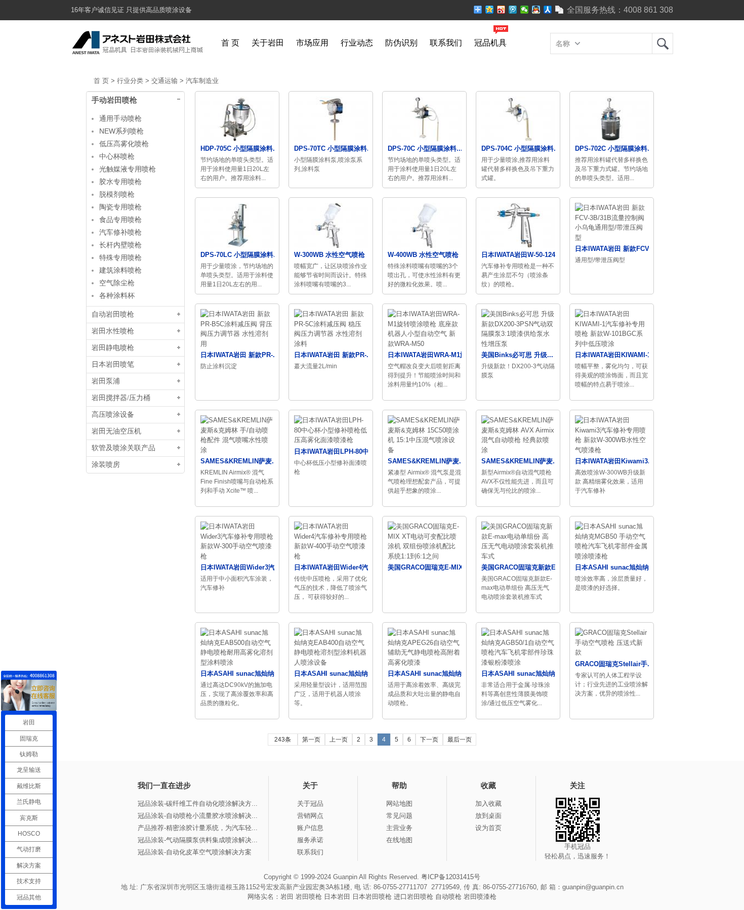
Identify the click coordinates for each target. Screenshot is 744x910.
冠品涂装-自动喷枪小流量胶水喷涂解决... (198, 815)
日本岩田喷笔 (113, 364)
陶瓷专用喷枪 (120, 207)
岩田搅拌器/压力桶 (121, 398)
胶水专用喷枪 (120, 182)
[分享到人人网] (548, 10)
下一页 (429, 739)
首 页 (230, 42)
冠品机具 (490, 42)
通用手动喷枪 (120, 118)
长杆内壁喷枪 (120, 245)
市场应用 (312, 42)
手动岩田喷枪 (114, 100)
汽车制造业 (202, 80)
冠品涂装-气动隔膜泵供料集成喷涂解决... (198, 840)
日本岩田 (337, 896)
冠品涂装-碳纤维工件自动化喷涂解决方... (198, 803)
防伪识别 (401, 42)
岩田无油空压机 (116, 431)
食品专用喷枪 (120, 219)
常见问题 (399, 815)
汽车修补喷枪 (120, 232)
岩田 (662, 43)
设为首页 (488, 828)
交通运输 (164, 80)
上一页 (338, 739)
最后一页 (459, 739)
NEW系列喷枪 (121, 131)
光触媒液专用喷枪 (127, 169)
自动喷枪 (448, 896)
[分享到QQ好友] (536, 10)
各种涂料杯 (117, 295)
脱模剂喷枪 (117, 194)
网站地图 (399, 803)
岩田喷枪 (309, 896)
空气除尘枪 (117, 283)
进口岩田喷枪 (413, 896)
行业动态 (357, 42)
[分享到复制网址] (559, 10)
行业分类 (130, 80)
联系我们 (446, 42)
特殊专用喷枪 (120, 257)
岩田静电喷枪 (113, 348)
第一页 (311, 739)
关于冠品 (310, 803)
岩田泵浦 (106, 381)
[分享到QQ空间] (489, 10)
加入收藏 (488, 803)
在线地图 (399, 840)
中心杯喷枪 (117, 156)
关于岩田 (268, 42)
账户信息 (310, 828)
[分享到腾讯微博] (513, 10)
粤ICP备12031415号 (450, 877)
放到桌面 (488, 815)
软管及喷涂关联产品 (123, 448)
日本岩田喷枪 (372, 896)
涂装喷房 (106, 464)
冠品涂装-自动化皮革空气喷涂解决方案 (195, 852)
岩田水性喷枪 (113, 331)
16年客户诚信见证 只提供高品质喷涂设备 (131, 10)
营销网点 (310, 815)
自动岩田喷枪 (113, 314)
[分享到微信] (524, 10)
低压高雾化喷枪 (124, 144)
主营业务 (399, 828)
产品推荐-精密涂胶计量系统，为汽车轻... (198, 828)
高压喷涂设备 (113, 414)
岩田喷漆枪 (480, 896)
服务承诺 (310, 840)
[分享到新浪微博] (501, 10)
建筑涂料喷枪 (120, 270)
